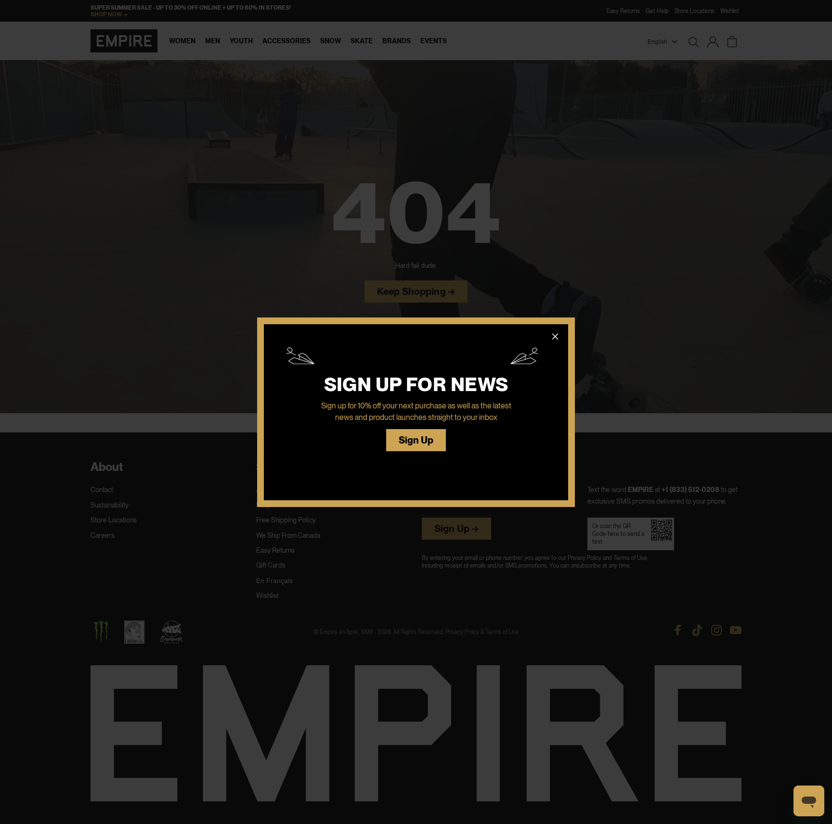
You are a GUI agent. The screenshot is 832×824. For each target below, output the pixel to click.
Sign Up (416, 440)
